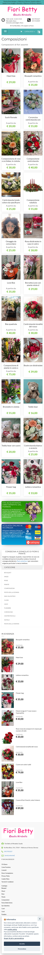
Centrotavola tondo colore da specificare (11, 201)
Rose (6, 580)
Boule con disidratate (33, 365)
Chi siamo (4, 864)
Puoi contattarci (22, 561)
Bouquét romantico (33, 76)
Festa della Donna (11, 592)
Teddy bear (33, 406)
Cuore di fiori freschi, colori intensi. (28, 800)
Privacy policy (6, 876)
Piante (6, 584)
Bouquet (7, 572)
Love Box (11, 282)
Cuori (6, 600)
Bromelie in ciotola (11, 406)
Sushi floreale (11, 117)
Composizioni (9, 588)
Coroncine (8, 612)
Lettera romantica (33, 487)
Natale (7, 620)
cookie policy (12, 929)
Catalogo (29, 31)
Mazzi (6, 576)
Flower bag (11, 487)
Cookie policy (5, 879)
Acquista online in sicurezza (12, 527)
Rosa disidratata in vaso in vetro (33, 242)
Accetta (22, 944)
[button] (38, 32)
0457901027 (36, 19)
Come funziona (6, 867)
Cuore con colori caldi (23, 764)
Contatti (4, 870)
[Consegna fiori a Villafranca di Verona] (22, 11)
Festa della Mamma (11, 624)
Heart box (11, 76)
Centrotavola (9, 616)
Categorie (9, 567)
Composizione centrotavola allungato (33, 161)
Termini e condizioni (7, 882)
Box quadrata (11, 324)
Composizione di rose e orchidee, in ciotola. (11, 159)
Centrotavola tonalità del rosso (33, 325)
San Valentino (9, 596)
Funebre (7, 608)
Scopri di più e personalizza (14, 938)
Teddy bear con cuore (11, 445)
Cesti (6, 604)
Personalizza (22, 949)
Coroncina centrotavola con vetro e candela (33, 119)
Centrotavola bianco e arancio (33, 446)
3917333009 (36, 21)
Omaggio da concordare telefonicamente (11, 243)
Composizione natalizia (33, 201)
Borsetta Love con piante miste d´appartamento (33, 285)
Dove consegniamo (7, 873)
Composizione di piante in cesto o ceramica (11, 367)
